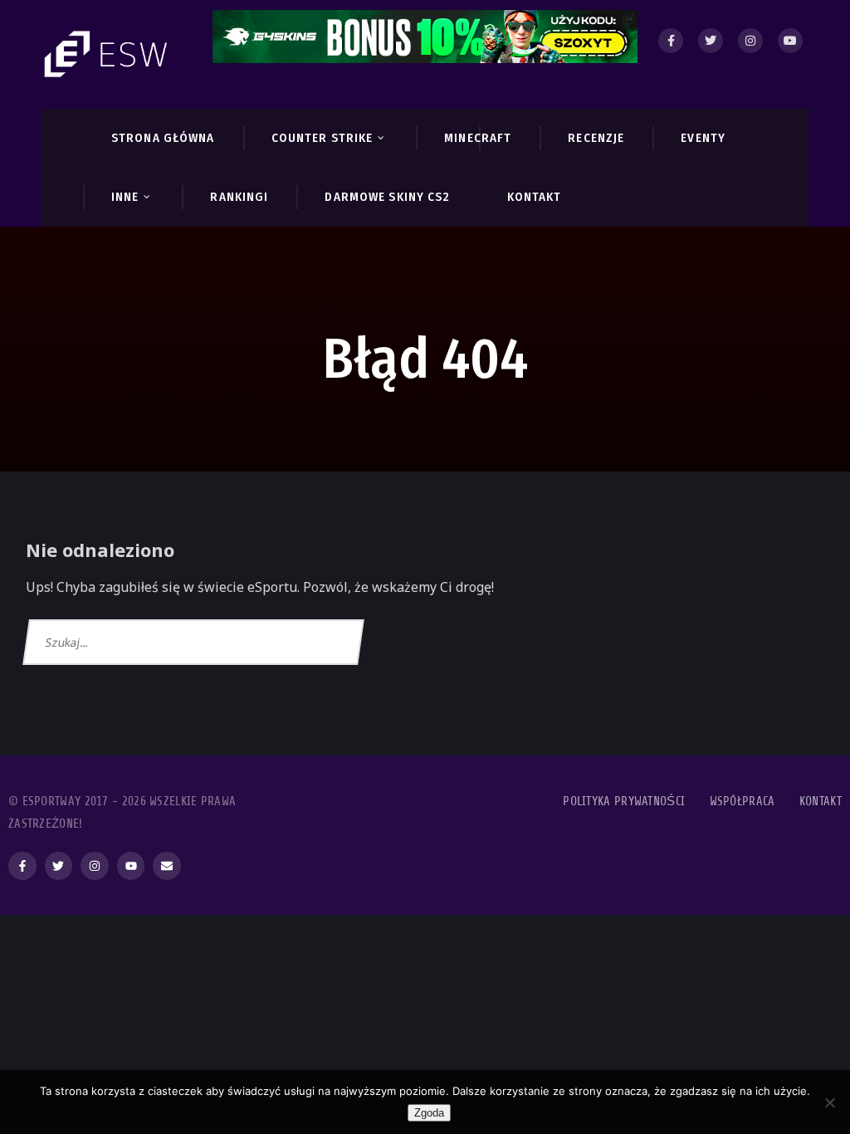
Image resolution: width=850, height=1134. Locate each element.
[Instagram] (750, 40)
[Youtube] (790, 40)
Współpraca (742, 801)
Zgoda (429, 1113)
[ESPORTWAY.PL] (108, 54)
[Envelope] (167, 866)
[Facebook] (670, 40)
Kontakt (820, 801)
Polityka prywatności (624, 801)
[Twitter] (710, 40)
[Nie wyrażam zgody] (829, 1102)
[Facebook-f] (22, 866)
